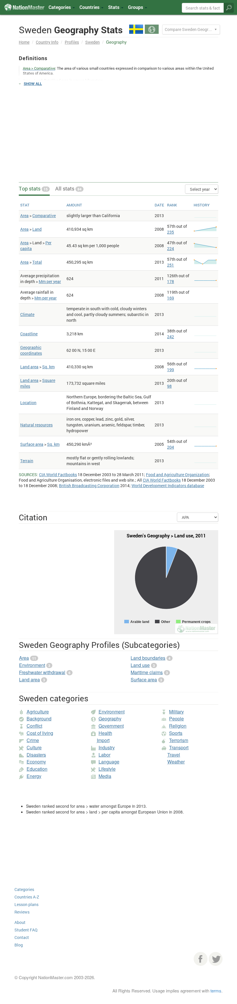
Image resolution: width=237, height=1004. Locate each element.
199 (170, 369)
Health (105, 733)
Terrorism (178, 740)
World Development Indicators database (168, 485)
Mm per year (50, 281)
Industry (107, 747)
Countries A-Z (26, 897)
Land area (29, 366)
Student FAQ (26, 930)
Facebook (201, 959)
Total (37, 262)
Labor (104, 754)
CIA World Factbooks (58, 474)
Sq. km (48, 366)
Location (28, 402)
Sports (175, 733)
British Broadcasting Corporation (89, 485)
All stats (68, 188)
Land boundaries (148, 657)
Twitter (216, 959)
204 (170, 447)
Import (103, 740)
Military (176, 711)
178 (170, 281)
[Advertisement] (118, 131)
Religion (177, 725)
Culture (34, 747)
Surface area (31, 444)
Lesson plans (26, 904)
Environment (32, 665)
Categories (60, 7)
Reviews (21, 912)
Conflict (34, 725)
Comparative (44, 215)
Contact (21, 937)
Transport (178, 747)
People (176, 718)
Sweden (92, 42)
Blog (18, 945)
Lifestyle (107, 769)
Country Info (47, 42)
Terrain (26, 460)
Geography (110, 718)
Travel (173, 754)
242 (170, 336)
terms (215, 991)
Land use (140, 665)
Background (39, 718)
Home (24, 42)
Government (111, 725)
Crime (33, 740)
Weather (176, 761)
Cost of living (40, 733)
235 (170, 232)
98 (169, 386)
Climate (27, 314)
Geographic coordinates (31, 350)
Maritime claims (147, 672)
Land (37, 229)
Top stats (33, 188)
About (19, 922)
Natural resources (36, 425)
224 (170, 248)
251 (170, 265)
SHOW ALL (33, 83)
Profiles (72, 42)
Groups (136, 7)
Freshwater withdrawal (42, 672)
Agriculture (38, 711)
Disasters (36, 754)
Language (109, 761)
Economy (36, 761)
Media (105, 776)
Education (37, 769)
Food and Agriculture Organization (177, 474)
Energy (34, 776)
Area (24, 215)
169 (170, 298)
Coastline (29, 333)
